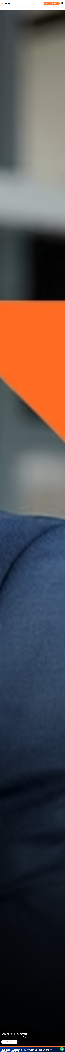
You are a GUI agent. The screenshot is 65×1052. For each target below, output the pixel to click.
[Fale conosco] (62, 1049)
